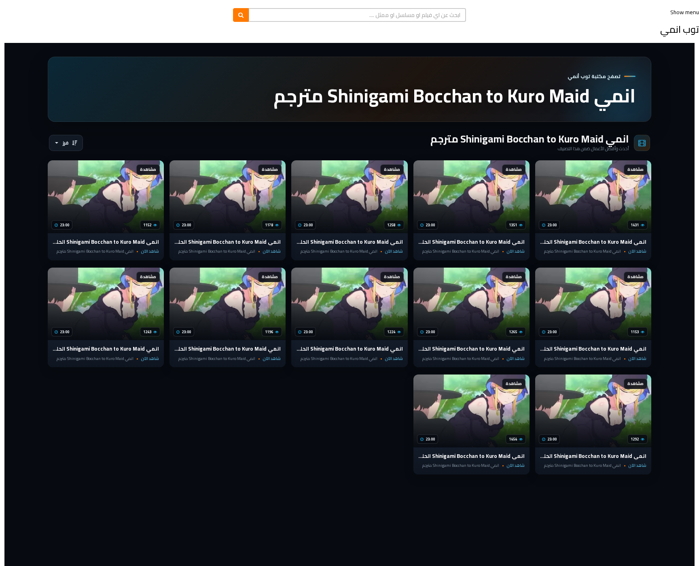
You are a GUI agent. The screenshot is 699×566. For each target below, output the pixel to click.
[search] (241, 15)
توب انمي (679, 29)
